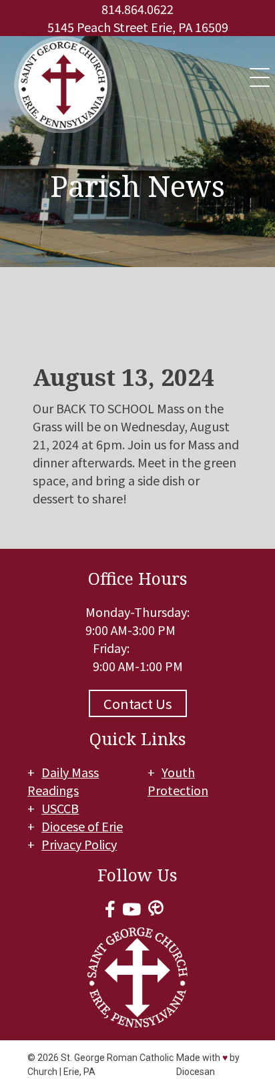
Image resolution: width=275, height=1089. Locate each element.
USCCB (60, 808)
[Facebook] (110, 908)
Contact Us (137, 703)
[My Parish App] (156, 908)
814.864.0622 (137, 8)
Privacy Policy (79, 844)
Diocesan (195, 1071)
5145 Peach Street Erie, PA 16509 (137, 26)
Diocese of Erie (82, 826)
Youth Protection (178, 781)
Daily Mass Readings (63, 781)
